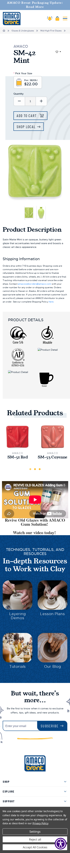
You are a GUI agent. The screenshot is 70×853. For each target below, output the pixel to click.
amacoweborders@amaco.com (34, 283)
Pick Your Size (22, 73)
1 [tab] (30, 469)
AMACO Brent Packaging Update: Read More (35, 5)
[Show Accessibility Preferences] (60, 843)
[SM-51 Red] (17, 437)
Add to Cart (27, 115)
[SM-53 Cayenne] (52, 437)
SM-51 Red (17, 457)
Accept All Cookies (35, 847)
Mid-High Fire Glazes (51, 30)
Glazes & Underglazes (22, 30)
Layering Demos (17, 616)
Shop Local (26, 126)
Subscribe (50, 726)
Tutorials (17, 666)
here (51, 301)
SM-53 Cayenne (52, 457)
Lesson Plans (52, 614)
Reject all (35, 839)
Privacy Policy (40, 823)
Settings (35, 832)
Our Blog (52, 666)
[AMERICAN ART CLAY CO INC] (12, 19)
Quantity (18, 93)
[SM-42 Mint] (29, 213)
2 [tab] (35, 469)
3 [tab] (40, 469)
